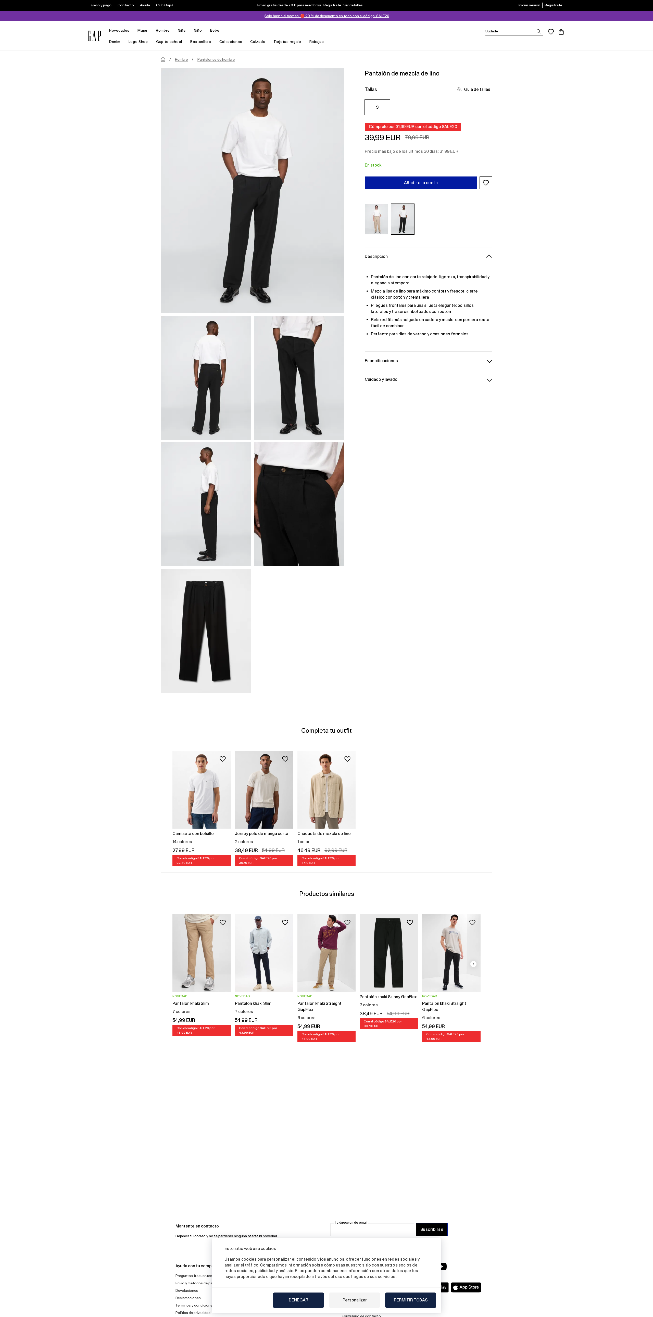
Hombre (163, 30)
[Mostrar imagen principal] (252, 190)
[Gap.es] (94, 36)
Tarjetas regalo (287, 42)
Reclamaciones (188, 1298)
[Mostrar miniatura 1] (206, 378)
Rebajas (316, 42)
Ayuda (145, 5)
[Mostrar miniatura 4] (299, 504)
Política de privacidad (192, 1313)
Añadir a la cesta (421, 182)
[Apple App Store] (466, 1287)
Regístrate (332, 5)
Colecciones (230, 42)
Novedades (119, 30)
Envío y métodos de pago (196, 1283)
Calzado (257, 42)
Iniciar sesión (529, 5)
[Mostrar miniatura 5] (206, 631)
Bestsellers (200, 42)
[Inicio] (163, 59)
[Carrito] (561, 32)
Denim (114, 42)
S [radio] (377, 107)
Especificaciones (381, 360)
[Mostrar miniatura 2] (299, 378)
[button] (486, 182)
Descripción (376, 256)
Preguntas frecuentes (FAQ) (198, 1276)
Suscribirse (431, 1229)
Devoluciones (186, 1290)
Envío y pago (101, 5)
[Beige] (377, 219)
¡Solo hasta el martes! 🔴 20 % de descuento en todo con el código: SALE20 (326, 16)
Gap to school (169, 42)
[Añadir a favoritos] (223, 759)
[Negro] (403, 219)
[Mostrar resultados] (539, 31)
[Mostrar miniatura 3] (206, 504)
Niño (198, 30)
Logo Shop (138, 42)
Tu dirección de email (351, 1222)
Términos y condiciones (195, 1305)
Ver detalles (353, 5)
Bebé (214, 30)
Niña (182, 30)
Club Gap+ (164, 5)
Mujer (142, 30)
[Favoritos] (551, 32)
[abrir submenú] (131, 30)
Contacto (126, 5)
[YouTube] (442, 1266)
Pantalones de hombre (216, 59)
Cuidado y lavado (381, 379)
